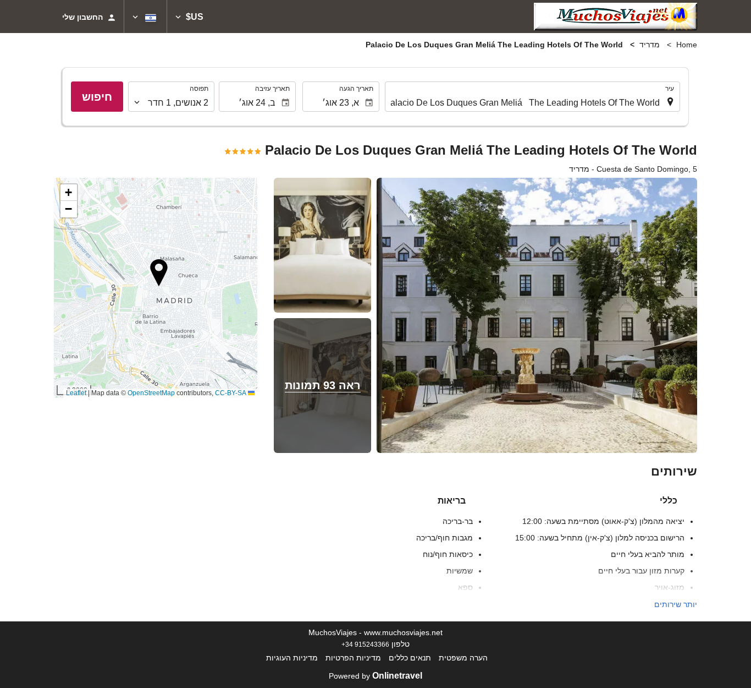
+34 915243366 (365, 644)
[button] (189, 16)
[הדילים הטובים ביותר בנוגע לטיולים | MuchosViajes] (615, 16)
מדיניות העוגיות (292, 657)
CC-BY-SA (230, 393)
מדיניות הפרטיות (353, 657)
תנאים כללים (410, 657)
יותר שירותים (675, 604)
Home (686, 44)
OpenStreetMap (151, 393)
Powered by (375, 675)
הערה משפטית (463, 657)
